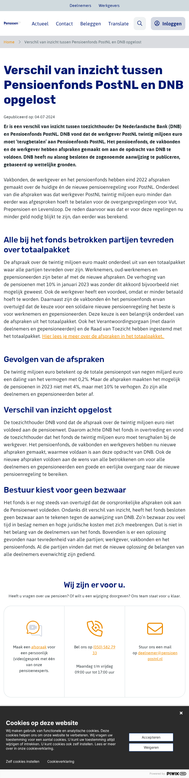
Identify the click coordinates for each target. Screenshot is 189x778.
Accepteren (151, 737)
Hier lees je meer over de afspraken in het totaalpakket (102, 336)
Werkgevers (109, 5)
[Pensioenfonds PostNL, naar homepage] (12, 23)
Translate (118, 23)
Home (9, 42)
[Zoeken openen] (140, 23)
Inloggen (172, 23)
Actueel (40, 23)
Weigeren (151, 747)
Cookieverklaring (60, 761)
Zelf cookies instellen (22, 761)
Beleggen (90, 23)
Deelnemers (80, 5)
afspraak (39, 647)
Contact (64, 23)
